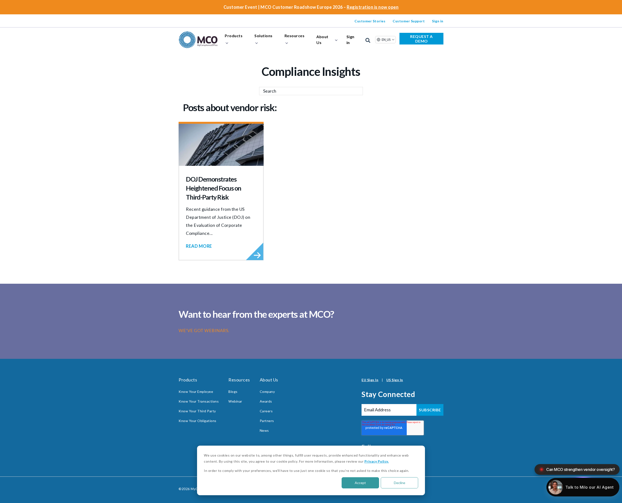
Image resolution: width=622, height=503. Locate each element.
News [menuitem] (264, 430)
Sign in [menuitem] (437, 21)
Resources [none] (295, 35)
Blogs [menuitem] (233, 391)
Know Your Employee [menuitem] (196, 391)
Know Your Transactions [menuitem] (199, 401)
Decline (399, 483)
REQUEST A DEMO (421, 38)
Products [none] (233, 35)
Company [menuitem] (267, 391)
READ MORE (199, 246)
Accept (360, 483)
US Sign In (394, 380)
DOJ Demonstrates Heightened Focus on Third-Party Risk (213, 188)
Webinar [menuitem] (235, 401)
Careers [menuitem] (266, 411)
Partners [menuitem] (267, 421)
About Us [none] (322, 39)
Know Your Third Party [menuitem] (197, 411)
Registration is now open (372, 7)
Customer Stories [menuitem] (369, 21)
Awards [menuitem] (266, 401)
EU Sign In (370, 380)
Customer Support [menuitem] (409, 21)
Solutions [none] (263, 35)
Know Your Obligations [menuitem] (197, 421)
